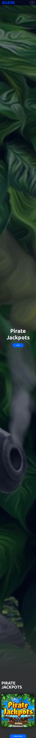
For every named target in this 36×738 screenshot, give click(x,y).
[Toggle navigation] (32, 2)
